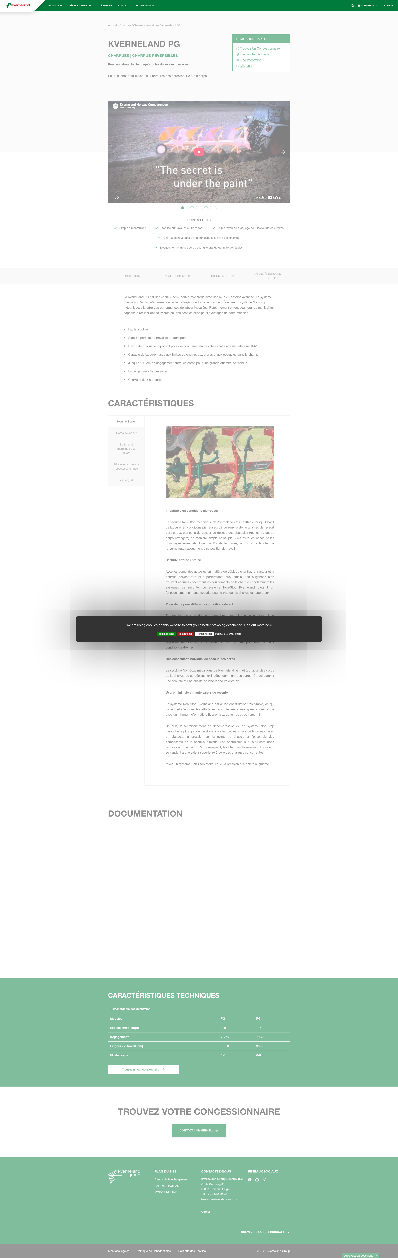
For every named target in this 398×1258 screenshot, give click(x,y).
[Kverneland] (17, 5)
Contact (123, 5)
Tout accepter (166, 633)
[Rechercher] (350, 19)
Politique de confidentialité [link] (228, 633)
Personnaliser (204, 633)
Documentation (144, 5)
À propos (106, 5)
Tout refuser (185, 633)
